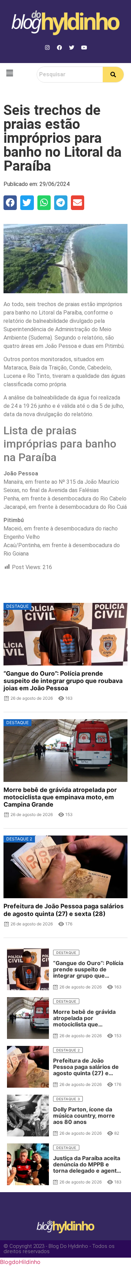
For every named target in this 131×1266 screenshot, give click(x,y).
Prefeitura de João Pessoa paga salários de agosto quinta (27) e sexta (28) (63, 909)
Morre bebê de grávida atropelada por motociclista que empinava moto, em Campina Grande (60, 797)
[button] (9, 73)
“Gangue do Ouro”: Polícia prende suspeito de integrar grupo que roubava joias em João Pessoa (63, 681)
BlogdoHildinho (20, 1261)
